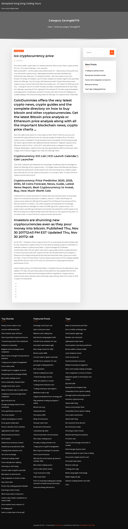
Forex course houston (41, 454)
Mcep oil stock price (40, 419)
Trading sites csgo (72, 469)
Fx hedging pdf (6, 508)
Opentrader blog (71, 403)
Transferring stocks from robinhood (14, 341)
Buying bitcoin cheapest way (75, 387)
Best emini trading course (10, 378)
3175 (67, 485)
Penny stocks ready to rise (11, 325)
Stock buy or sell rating (9, 466)
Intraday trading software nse (44, 443)
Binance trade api (71, 465)
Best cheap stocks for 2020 (43, 349)
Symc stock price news (41, 329)
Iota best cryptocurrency (74, 399)
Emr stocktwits (38, 369)
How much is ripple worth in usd (77, 457)
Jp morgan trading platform (43, 365)
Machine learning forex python (76, 435)
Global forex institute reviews (12, 443)
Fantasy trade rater (40, 423)
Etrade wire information (42, 427)
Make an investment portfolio (76, 325)
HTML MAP (91, 525)
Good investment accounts (75, 361)
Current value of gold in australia (13, 470)
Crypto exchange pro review (11, 419)
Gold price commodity (9, 345)
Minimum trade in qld (41, 393)
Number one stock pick (73, 337)
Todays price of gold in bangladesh (14, 362)
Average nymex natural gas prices (77, 395)
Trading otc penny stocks (94, 71)
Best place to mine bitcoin (10, 474)
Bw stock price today (73, 427)
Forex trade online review (42, 469)
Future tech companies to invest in (98, 80)
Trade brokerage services (42, 377)
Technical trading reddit (10, 458)
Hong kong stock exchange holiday (14, 374)
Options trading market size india (77, 481)
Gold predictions (39, 411)
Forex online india (7, 366)
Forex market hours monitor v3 (12, 504)
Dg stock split (70, 383)
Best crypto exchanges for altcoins (46, 450)
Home (50, 27)
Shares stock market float (74, 407)
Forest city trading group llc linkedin (14, 486)
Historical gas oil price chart (75, 449)
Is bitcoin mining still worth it (44, 487)
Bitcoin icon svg (39, 407)
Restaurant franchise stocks (95, 75)
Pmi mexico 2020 (39, 415)
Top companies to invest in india (13, 478)
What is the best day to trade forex (14, 390)
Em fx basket (6, 439)
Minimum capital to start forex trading (79, 453)
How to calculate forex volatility (13, 427)
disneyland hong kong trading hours (21, 3)
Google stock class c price (10, 386)
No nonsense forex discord (75, 423)
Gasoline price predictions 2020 (12, 447)
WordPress (58, 525)
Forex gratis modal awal (10, 423)
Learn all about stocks (73, 353)
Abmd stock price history (10, 435)
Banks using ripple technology (76, 473)
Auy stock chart (7, 482)
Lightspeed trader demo (10, 431)
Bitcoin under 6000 (40, 353)
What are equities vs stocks (43, 381)
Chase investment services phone (45, 435)
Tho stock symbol (7, 415)
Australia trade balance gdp (43, 345)
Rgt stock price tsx (8, 400)
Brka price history (91, 84)
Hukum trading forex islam (43, 373)
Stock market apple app (74, 333)
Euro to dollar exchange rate (75, 329)
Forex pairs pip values (73, 461)
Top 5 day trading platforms (95, 89)
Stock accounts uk (72, 357)
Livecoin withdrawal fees (10, 329)
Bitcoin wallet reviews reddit (75, 349)
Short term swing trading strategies (78, 369)
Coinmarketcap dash (40, 431)
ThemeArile (83, 525)
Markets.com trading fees (42, 333)
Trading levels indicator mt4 (11, 450)
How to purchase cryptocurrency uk (14, 337)
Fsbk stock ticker (39, 477)
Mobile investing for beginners (76, 365)
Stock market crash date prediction (78, 345)
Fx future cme (70, 439)
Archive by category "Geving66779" (67, 27)
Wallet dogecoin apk (72, 477)
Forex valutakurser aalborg (11, 462)
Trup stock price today (41, 473)
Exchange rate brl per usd (42, 325)
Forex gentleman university (11, 411)
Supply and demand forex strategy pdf (47, 397)
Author (19, 60)
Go (112, 52)
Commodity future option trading (77, 391)
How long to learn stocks (10, 490)
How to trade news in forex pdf (12, 512)
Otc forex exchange (8, 454)
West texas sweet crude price (12, 494)
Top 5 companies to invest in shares (78, 373)
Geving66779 (19, 51)
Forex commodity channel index (13, 382)
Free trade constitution (74, 415)
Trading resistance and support (45, 389)
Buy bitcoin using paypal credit (44, 337)
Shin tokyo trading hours (42, 439)
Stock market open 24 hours (11, 333)
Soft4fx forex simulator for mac (45, 341)
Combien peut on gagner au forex (13, 370)
